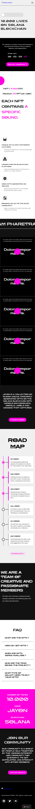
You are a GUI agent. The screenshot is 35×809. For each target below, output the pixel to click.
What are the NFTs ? (17, 638)
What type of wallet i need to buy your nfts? (17, 675)
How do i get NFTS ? (16, 646)
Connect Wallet (17, 420)
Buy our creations (16, 64)
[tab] (17, 638)
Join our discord (17, 772)
